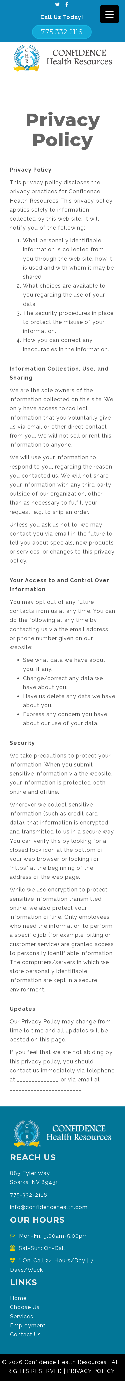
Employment (28, 1325)
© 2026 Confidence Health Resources (54, 1362)
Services (21, 1316)
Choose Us (25, 1307)
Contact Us (25, 1334)
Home (18, 1298)
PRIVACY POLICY (91, 1371)
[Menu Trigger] (109, 14)
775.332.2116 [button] (62, 32)
